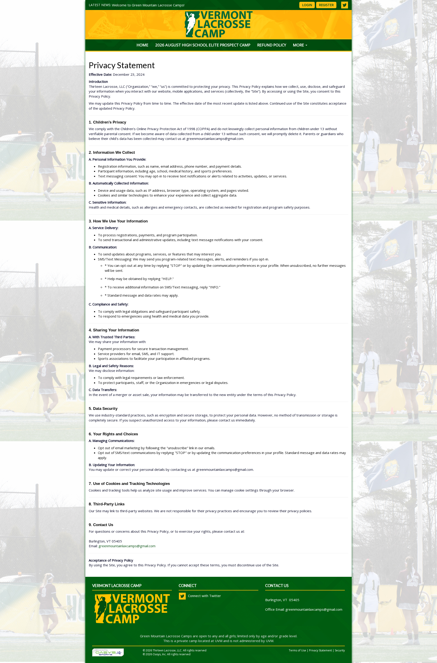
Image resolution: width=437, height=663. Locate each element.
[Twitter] (344, 5)
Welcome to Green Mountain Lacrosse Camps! (148, 5)
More (299, 45)
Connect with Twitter (204, 595)
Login (307, 5)
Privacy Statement (320, 650)
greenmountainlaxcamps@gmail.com (127, 546)
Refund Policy (271, 45)
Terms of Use (297, 650)
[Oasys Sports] (108, 652)
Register (326, 5)
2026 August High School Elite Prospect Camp (202, 45)
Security (340, 650)
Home (142, 45)
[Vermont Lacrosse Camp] (132, 613)
